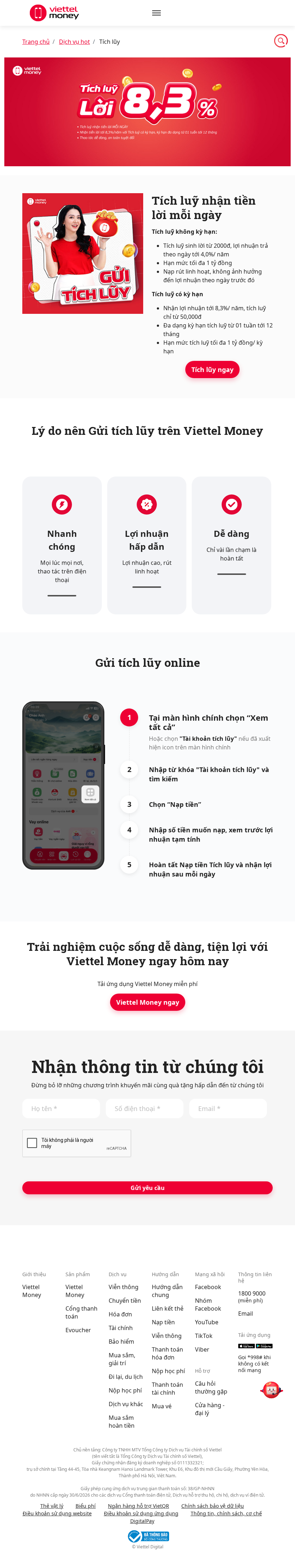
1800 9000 (252, 1293)
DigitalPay (142, 1520)
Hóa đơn (120, 1314)
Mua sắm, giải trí (122, 1359)
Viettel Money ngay (147, 1002)
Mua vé (162, 1406)
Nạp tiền (163, 1322)
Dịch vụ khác (126, 1404)
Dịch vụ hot (74, 42)
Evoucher (78, 1330)
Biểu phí (86, 1505)
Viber (202, 1349)
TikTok (204, 1336)
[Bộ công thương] (147, 1536)
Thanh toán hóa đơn (167, 1353)
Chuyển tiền (125, 1301)
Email (245, 1313)
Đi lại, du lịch (126, 1377)
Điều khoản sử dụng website (57, 1513)
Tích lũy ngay (212, 369)
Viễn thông (124, 1287)
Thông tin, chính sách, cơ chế (226, 1513)
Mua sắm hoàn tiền (122, 1421)
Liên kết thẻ (167, 1308)
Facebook (208, 1287)
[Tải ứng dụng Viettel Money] (255, 1346)
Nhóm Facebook (208, 1304)
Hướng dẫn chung (167, 1291)
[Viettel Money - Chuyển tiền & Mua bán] (54, 13)
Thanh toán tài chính (167, 1388)
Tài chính (121, 1328)
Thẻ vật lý (51, 1505)
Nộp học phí (125, 1390)
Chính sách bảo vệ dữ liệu (212, 1505)
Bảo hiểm (121, 1341)
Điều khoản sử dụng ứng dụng (141, 1513)
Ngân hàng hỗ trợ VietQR (138, 1505)
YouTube (206, 1322)
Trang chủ (36, 42)
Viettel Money (31, 1291)
